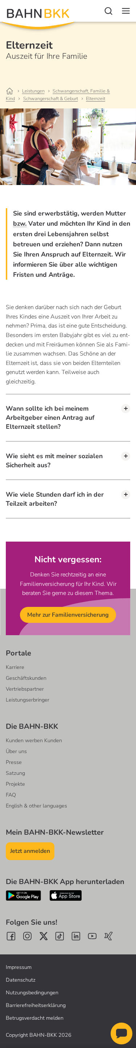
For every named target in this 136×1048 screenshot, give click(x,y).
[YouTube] (92, 936)
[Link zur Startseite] (13, 91)
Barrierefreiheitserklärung (36, 1005)
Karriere (15, 667)
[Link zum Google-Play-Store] (23, 895)
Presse (14, 762)
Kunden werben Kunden (34, 740)
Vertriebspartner (25, 688)
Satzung (15, 773)
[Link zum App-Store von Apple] (66, 895)
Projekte (15, 784)
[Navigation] (125, 11)
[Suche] (108, 11)
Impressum (19, 967)
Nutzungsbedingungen (32, 992)
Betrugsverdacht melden (34, 1018)
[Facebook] (11, 936)
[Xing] (108, 936)
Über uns (16, 751)
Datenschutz (21, 979)
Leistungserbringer (27, 699)
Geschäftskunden (26, 678)
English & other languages (36, 805)
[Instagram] (27, 936)
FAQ (11, 794)
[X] (43, 936)
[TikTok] (59, 936)
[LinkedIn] (76, 936)
